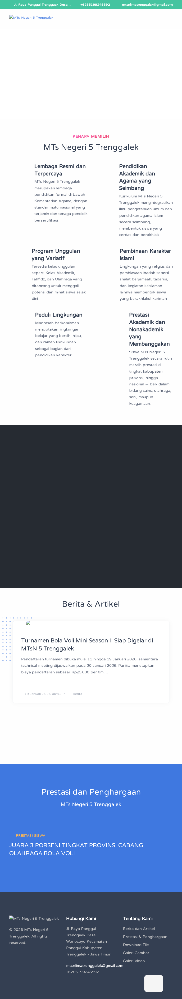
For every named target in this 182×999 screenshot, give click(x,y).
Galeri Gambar (136, 953)
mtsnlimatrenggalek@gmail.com (147, 5)
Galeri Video (134, 961)
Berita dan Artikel (139, 928)
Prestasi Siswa (31, 835)
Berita (77, 694)
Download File (136, 944)
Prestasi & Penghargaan (145, 936)
